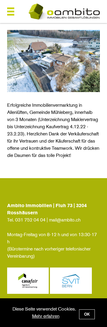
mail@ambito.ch (65, 220)
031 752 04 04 (30, 220)
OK (87, 314)
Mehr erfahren (45, 316)
